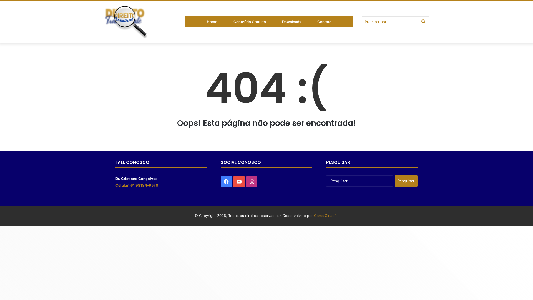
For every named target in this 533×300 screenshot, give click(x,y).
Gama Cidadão (326, 215)
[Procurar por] (423, 21)
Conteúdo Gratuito (249, 21)
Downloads (291, 21)
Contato (324, 21)
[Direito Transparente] (126, 22)
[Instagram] (251, 181)
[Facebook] (226, 181)
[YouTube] (239, 181)
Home (212, 21)
